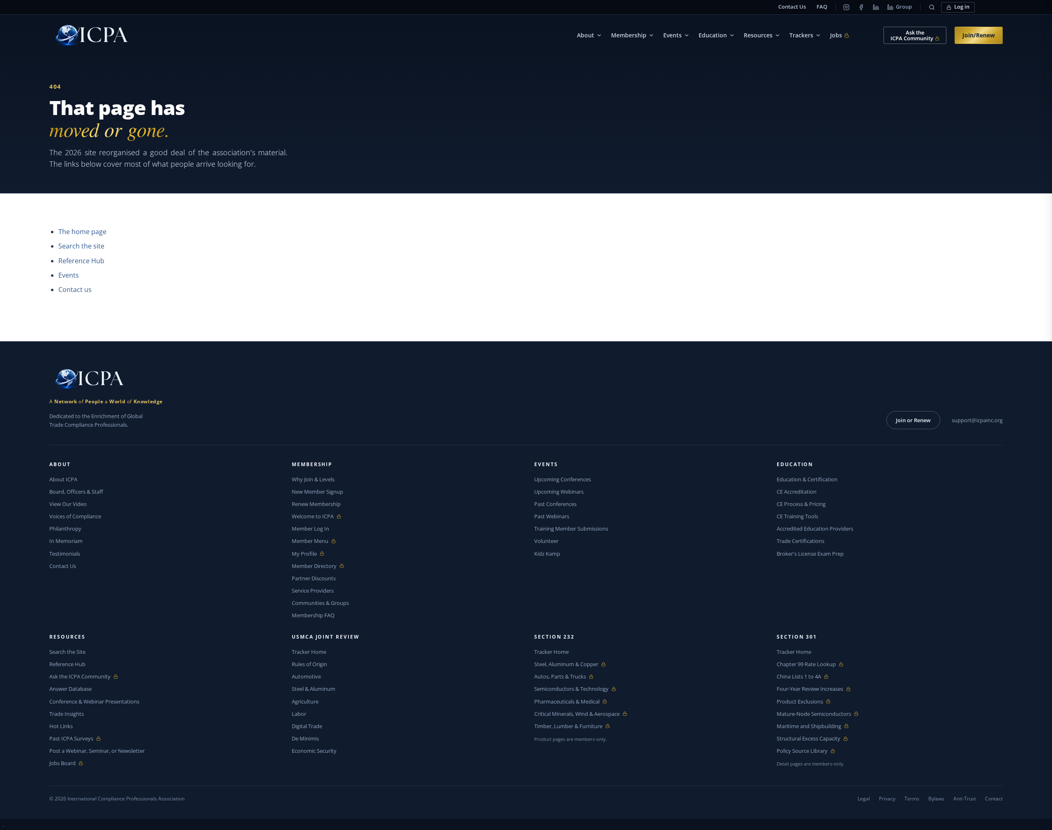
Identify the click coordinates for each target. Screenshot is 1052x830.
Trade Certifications (800, 541)
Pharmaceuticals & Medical (567, 702)
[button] (932, 7)
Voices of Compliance (75, 516)
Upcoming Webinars (559, 491)
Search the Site (67, 651)
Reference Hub (81, 260)
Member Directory (314, 566)
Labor (299, 713)
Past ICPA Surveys (71, 739)
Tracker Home (309, 651)
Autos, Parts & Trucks (560, 677)
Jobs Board (68, 763)
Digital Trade (307, 726)
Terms (911, 798)
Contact (994, 798)
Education (713, 35)
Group (904, 6)
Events (672, 35)
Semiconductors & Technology (571, 689)
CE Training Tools (797, 516)
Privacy (887, 798)
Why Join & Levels (313, 479)
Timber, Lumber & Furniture (568, 726)
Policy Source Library (802, 751)
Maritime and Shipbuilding (809, 726)
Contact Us (792, 6)
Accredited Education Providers (815, 528)
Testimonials (64, 553)
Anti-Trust (964, 798)
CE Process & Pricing (801, 504)
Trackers (801, 35)
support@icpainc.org (977, 420)
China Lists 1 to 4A (799, 677)
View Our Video (68, 504)
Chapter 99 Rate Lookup (806, 664)
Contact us (75, 289)
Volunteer (546, 541)
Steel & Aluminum (313, 688)
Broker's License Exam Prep (810, 553)
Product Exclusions (800, 702)
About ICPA (63, 479)
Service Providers (313, 590)
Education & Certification (807, 479)
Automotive (306, 676)
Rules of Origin (309, 664)
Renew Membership (316, 504)
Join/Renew (978, 35)
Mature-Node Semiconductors (814, 714)
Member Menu (311, 541)
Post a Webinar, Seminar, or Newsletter (97, 750)
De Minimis (305, 738)
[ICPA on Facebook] (861, 7)
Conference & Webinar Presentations (94, 701)
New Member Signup (317, 491)
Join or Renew (913, 420)
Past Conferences (555, 504)
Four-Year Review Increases (810, 689)
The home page (82, 231)
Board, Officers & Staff (76, 491)
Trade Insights (66, 713)
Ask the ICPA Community (80, 677)
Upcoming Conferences (562, 479)
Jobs (839, 35)
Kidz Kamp (547, 553)
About (585, 35)
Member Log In (310, 528)
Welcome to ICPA (313, 516)
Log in (961, 6)
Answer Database (70, 688)
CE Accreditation (797, 491)
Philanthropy (65, 528)
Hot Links (61, 726)
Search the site (81, 246)
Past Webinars (551, 516)
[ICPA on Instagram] (846, 7)
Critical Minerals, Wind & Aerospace (577, 714)
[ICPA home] (88, 35)
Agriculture (305, 701)
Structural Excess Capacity (808, 739)
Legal (864, 798)
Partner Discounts (314, 578)
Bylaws (936, 798)
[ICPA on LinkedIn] (876, 7)
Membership (628, 35)
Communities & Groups (320, 603)
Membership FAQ (313, 615)
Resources (758, 35)
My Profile (311, 554)
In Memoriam (66, 541)
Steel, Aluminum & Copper (566, 664)
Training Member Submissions (571, 528)
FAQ (822, 6)
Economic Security (314, 750)
